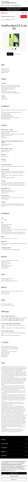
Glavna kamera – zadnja (7, 129)
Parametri (3, 83)
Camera (4, 125)
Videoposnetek (5, 169)
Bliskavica (3, 154)
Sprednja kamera (5, 188)
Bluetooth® (4, 241)
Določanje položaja (6, 247)
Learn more (17, 54)
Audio (3, 300)
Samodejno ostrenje (6, 164)
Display (3, 79)
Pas (2, 222)
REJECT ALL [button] (14, 479)
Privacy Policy (12, 470)
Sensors (4, 257)
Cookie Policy (14, 463)
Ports (3, 274)
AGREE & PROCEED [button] (14, 476)
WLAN (2, 236)
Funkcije (3, 96)
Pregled (3, 19)
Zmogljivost (5, 106)
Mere (3, 65)
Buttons (4, 287)
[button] (26, 460)
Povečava (3, 159)
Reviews (13, 19)
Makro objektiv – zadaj (6, 148)
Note (3, 363)
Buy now (24, 16)
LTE (2, 218)
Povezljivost (5, 213)
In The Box (4, 342)
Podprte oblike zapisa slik (7, 331)
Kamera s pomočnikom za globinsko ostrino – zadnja (12, 141)
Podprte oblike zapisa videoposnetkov (11, 323)
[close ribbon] (26, 9)
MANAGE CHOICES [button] (14, 473)
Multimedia (5, 312)
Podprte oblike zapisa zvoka (8, 316)
